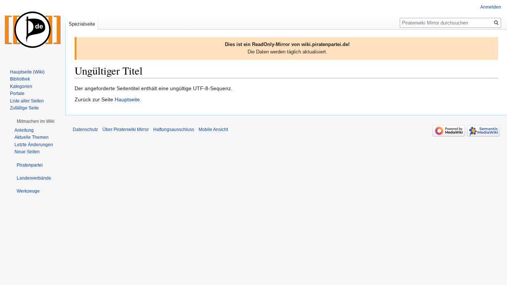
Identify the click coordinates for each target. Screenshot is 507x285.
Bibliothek (20, 79)
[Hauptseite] (32, 29)
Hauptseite (127, 99)
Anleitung (24, 130)
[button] (36, 121)
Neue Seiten (27, 151)
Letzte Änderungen (33, 144)
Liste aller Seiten (27, 101)
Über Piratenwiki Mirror (125, 129)
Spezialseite (82, 24)
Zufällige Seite (24, 108)
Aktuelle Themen (31, 137)
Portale (17, 93)
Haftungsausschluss (173, 129)
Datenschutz (85, 129)
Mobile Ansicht (213, 129)
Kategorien (21, 86)
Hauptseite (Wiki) (27, 72)
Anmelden (490, 7)
